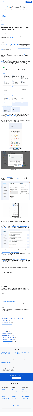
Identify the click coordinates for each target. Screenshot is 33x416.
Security (13, 389)
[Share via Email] (2, 33)
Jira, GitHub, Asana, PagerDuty (18, 259)
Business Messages (25, 398)
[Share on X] (8, 33)
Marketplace (14, 398)
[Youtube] (11, 383)
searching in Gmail (8, 222)
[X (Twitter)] (13, 383)
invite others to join (26, 225)
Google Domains (24, 391)
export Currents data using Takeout (22, 54)
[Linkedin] (15, 383)
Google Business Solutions (26, 396)
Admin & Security (5, 16)
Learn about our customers (6, 362)
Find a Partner (14, 396)
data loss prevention (5, 253)
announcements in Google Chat (11, 115)
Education (4, 17)
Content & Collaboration (6, 14)
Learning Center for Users (6, 391)
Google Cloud (24, 389)
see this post (12, 37)
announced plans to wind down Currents (12, 44)
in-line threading (10, 177)
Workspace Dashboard (5, 398)
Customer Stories (14, 391)
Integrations (14, 403)
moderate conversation (6, 252)
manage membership (15, 252)
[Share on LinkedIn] (4, 33)
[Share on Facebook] (6, 33)
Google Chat (3, 61)
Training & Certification (15, 405)
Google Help (4, 396)
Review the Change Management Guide (9, 301)
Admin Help (3, 389)
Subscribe (29, 1)
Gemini (3, 15)
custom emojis (16, 178)
